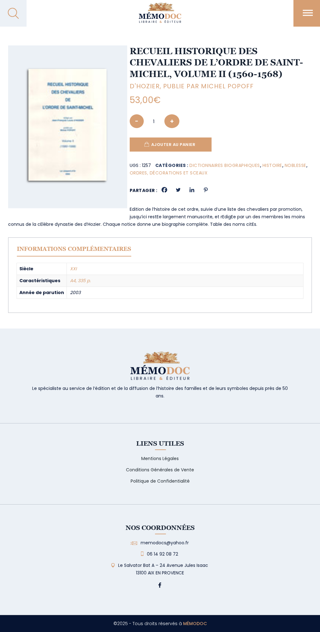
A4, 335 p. (80, 280)
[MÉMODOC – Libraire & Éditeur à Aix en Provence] (160, 16)
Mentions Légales (160, 458)
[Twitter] (178, 190)
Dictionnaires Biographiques (224, 165)
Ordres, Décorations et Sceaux (169, 173)
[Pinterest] (205, 190)
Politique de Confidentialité (160, 481)
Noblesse (295, 165)
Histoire (272, 165)
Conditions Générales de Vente (160, 470)
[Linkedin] (192, 190)
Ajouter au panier (173, 145)
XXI (73, 269)
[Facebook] (164, 190)
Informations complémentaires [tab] (74, 249)
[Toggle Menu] (308, 13)
